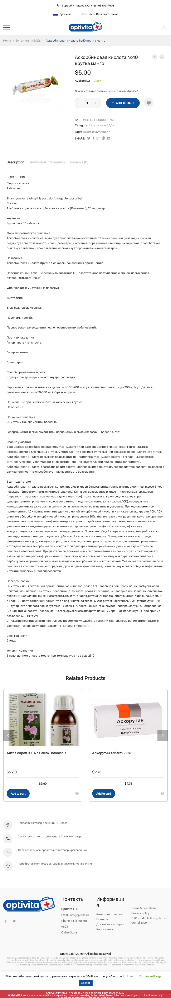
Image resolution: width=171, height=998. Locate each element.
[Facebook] (5, 921)
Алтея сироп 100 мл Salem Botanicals (36, 753)
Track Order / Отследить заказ (98, 14)
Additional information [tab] (47, 162)
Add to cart (125, 103)
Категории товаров (109, 914)
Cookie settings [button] (150, 976)
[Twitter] (14, 921)
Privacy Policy (140, 913)
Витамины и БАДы (101, 125)
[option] (37, 85)
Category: (81, 125)
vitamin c (104, 132)
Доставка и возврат (110, 924)
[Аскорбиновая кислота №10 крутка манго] (93, 138)
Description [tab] (15, 162)
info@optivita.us (79, 915)
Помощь (102, 919)
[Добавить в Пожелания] (148, 102)
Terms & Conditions (143, 908)
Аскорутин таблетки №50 (113, 753)
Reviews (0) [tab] (79, 162)
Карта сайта (104, 929)
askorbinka (90, 132)
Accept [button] (85, 982)
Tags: (78, 132)
